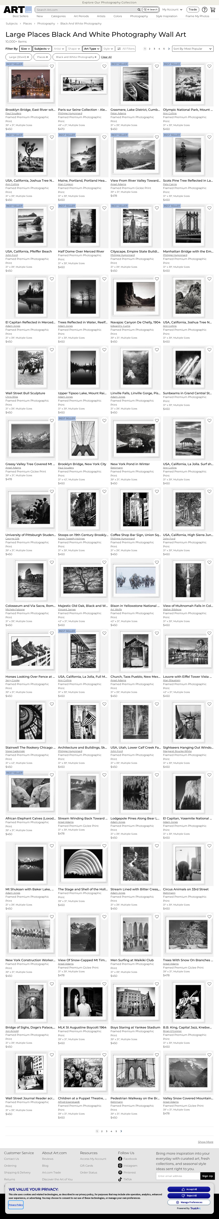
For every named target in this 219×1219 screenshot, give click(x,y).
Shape (72, 48)
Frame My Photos (197, 16)
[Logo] (17, 9)
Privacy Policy (16, 1204)
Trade (193, 9)
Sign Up (207, 1176)
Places (27, 23)
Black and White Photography (80, 23)
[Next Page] (169, 49)
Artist (57, 48)
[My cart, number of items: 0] (213, 9)
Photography (46, 23)
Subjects (12, 23)
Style (107, 48)
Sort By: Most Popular (187, 48)
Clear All (106, 57)
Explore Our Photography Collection (109, 2)
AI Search (152, 9)
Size (24, 48)
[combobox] (85, 10)
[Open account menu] (181, 9)
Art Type (90, 48)
